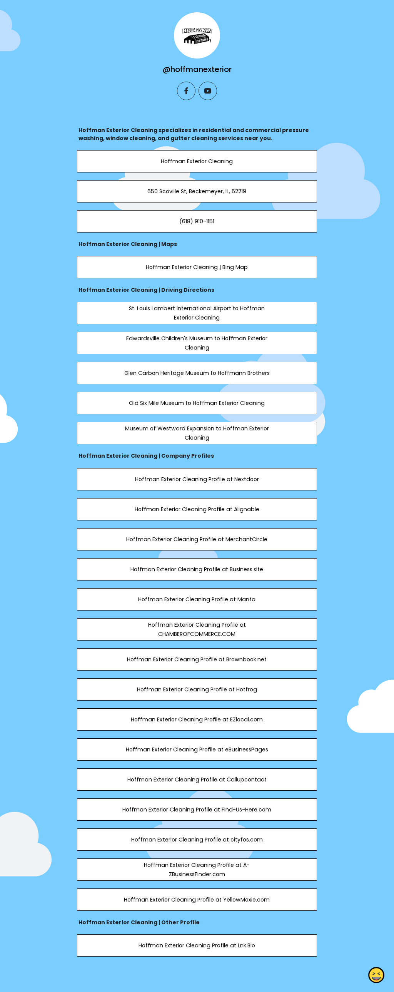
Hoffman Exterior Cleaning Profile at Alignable (197, 509)
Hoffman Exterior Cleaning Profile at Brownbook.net (197, 659)
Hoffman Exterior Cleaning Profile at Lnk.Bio (197, 945)
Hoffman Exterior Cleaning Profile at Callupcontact (197, 779)
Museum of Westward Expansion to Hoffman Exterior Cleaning (197, 433)
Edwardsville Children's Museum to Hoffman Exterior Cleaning (196, 343)
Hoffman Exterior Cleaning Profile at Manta (196, 599)
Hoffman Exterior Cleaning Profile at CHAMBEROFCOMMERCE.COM (197, 629)
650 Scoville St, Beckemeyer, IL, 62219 (196, 191)
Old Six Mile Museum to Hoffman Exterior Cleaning (197, 403)
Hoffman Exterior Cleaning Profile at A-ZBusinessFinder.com (197, 869)
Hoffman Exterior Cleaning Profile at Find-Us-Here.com (196, 809)
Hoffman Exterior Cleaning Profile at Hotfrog (197, 689)
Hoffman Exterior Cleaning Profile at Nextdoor (197, 479)
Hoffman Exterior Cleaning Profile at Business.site (196, 569)
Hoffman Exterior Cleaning (197, 161)
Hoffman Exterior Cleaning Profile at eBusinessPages (197, 749)
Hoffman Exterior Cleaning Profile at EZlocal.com (197, 719)
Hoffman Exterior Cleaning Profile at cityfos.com (197, 839)
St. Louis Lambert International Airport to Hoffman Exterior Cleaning (197, 312)
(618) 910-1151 (196, 221)
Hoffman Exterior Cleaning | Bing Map (197, 267)
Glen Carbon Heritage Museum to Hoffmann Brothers (197, 373)
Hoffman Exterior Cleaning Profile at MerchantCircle (196, 539)
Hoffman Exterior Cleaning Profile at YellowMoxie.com (197, 899)
